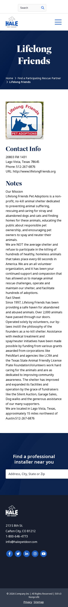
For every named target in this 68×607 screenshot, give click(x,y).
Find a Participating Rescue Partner (39, 78)
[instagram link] (35, 553)
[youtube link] (43, 553)
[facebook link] (9, 553)
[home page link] (26, 22)
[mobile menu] (58, 22)
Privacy (27, 602)
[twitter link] (18, 553)
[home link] (12, 515)
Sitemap (39, 602)
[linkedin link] (26, 553)
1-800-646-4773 (17, 536)
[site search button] (42, 8)
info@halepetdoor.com (21, 542)
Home (9, 78)
